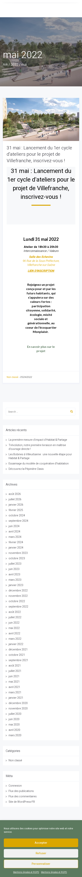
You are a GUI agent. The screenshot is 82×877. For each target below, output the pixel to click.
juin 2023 (14, 569)
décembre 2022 (18, 591)
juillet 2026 (15, 499)
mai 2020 (14, 725)
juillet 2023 (15, 564)
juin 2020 (14, 719)
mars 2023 (15, 580)
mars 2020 (15, 735)
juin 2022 (14, 623)
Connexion (15, 786)
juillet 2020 (15, 714)
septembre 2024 (18, 521)
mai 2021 (14, 682)
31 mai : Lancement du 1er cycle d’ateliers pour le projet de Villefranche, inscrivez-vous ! (39, 154)
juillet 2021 (15, 671)
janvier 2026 (16, 505)
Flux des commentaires (23, 796)
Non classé (12, 377)
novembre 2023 (18, 553)
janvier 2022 (16, 644)
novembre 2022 (18, 596)
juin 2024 (14, 526)
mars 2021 (15, 692)
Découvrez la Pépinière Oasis (26, 469)
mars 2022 (15, 639)
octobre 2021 (17, 655)
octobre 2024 (17, 515)
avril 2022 (14, 633)
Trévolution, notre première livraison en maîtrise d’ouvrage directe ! (37, 447)
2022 (14, 64)
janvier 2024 (16, 548)
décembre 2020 (18, 703)
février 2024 (16, 542)
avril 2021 (14, 687)
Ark (5, 64)
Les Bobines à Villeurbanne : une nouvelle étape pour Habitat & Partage (40, 456)
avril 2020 (14, 730)
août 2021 (15, 666)
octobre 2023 (17, 558)
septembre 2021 (18, 660)
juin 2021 (14, 676)
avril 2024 (14, 532)
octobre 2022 (17, 601)
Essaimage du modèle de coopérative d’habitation (39, 464)
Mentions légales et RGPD (26, 872)
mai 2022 (14, 628)
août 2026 (15, 494)
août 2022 (15, 612)
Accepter (41, 843)
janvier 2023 (16, 585)
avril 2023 (14, 574)
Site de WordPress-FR (22, 802)
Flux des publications (21, 791)
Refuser (41, 853)
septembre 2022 (18, 607)
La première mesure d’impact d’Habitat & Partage (38, 440)
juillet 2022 (15, 617)
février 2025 (16, 510)
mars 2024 (15, 537)
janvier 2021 (16, 698)
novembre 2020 (18, 709)
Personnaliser (41, 864)
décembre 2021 (18, 650)
